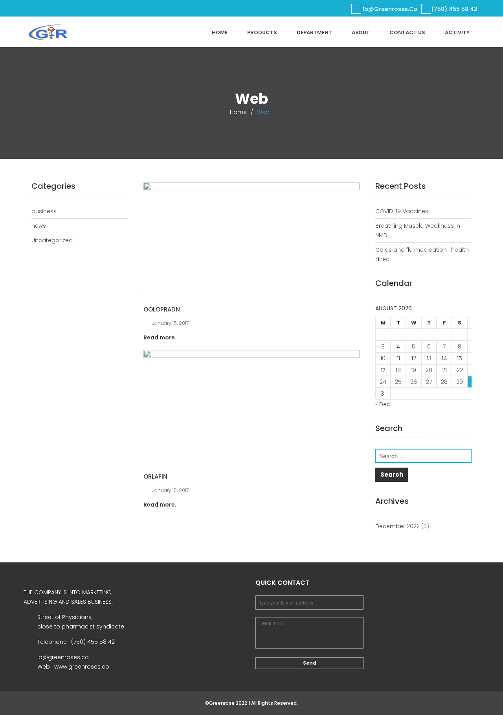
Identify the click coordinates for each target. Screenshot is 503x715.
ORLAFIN (155, 476)
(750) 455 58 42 (454, 9)
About (361, 32)
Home (220, 32)
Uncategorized (52, 240)
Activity (457, 32)
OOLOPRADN (161, 309)
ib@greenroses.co (389, 9)
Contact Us (407, 32)
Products (262, 32)
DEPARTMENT (314, 32)
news (38, 226)
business (44, 211)
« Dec (382, 404)
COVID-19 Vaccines (401, 211)
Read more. (159, 337)
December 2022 (397, 526)
